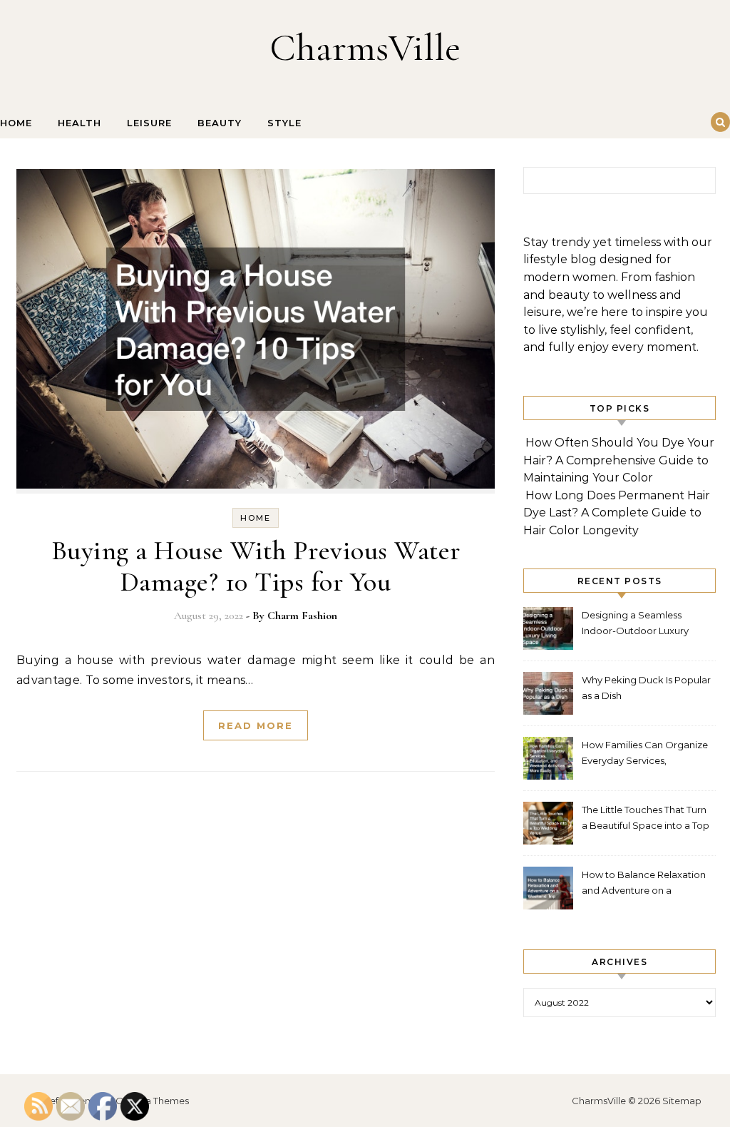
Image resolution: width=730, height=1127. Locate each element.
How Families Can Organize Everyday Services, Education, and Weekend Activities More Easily (645, 754)
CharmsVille (365, 47)
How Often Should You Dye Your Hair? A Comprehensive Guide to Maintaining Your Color (618, 460)
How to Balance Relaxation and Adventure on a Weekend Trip (644, 884)
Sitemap (681, 1100)
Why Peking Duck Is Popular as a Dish (646, 687)
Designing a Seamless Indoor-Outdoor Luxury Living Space (635, 624)
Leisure (149, 122)
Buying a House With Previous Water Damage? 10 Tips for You (256, 566)
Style (284, 122)
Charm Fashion (302, 615)
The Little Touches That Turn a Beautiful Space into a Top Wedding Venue (645, 819)
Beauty (219, 122)
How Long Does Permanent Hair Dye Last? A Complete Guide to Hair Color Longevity (616, 513)
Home (16, 122)
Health (79, 122)
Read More (255, 725)
